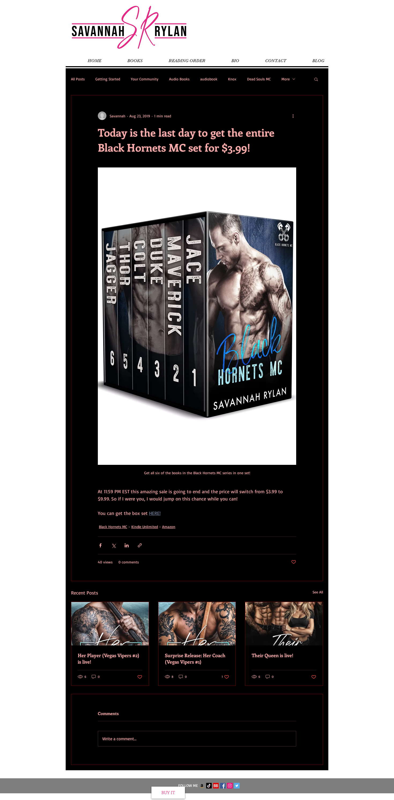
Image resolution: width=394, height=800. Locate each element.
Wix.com (230, 797)
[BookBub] (216, 785)
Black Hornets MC (113, 526)
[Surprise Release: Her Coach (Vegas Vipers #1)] (197, 623)
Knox (232, 79)
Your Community (144, 79)
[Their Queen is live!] (284, 623)
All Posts (78, 79)
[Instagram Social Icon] (230, 785)
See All (318, 592)
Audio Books (179, 79)
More (285, 79)
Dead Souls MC (259, 79)
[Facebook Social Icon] (223, 785)
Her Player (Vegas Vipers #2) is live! (108, 658)
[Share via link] (139, 545)
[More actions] (293, 116)
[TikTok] (209, 785)
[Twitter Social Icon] (237, 785)
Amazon (168, 526)
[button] (316, 79)
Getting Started (107, 79)
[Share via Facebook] (100, 545)
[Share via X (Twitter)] (113, 545)
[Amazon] (202, 785)
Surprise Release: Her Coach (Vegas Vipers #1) (195, 658)
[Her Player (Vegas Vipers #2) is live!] (110, 623)
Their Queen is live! (272, 655)
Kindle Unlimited (144, 526)
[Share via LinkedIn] (126, 545)
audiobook (208, 79)
